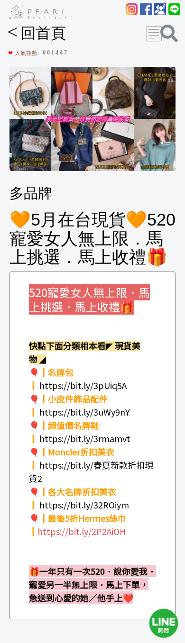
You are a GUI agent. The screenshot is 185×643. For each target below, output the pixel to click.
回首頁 (36, 33)
